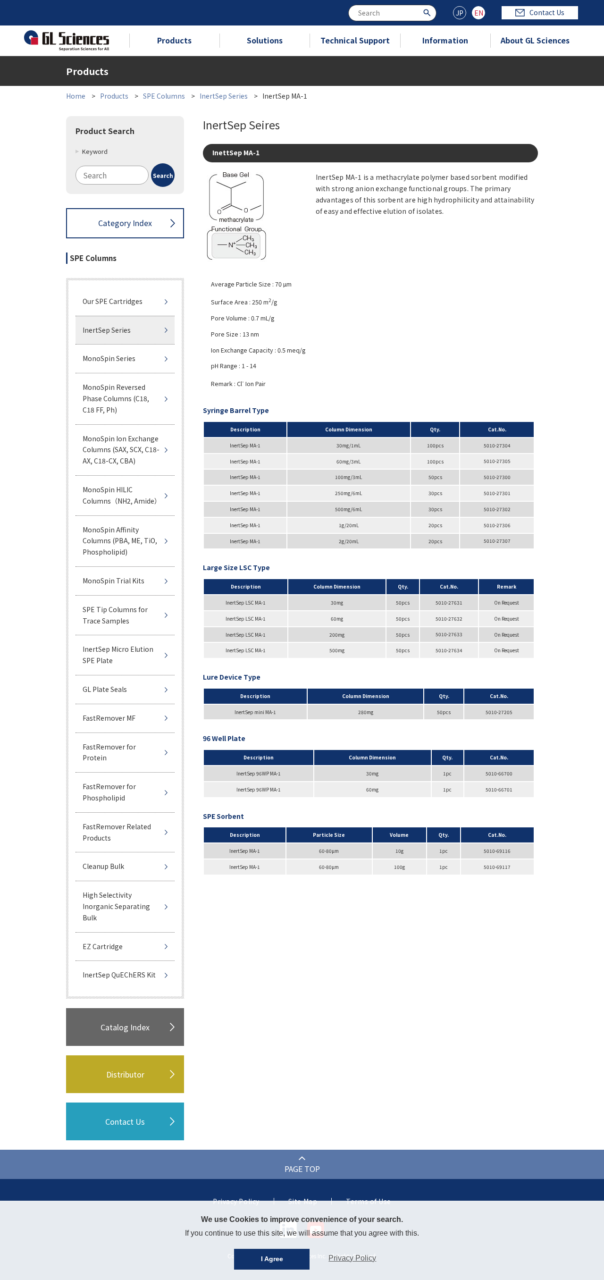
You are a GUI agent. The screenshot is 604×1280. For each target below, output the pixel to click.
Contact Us (546, 12)
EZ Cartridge (103, 946)
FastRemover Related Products (117, 832)
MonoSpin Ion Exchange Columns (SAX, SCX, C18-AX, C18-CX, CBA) (121, 450)
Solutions (265, 40)
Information (445, 40)
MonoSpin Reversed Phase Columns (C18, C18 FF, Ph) (116, 398)
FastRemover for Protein (109, 752)
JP (459, 12)
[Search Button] (428, 12)
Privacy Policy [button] (352, 1258)
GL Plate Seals (105, 689)
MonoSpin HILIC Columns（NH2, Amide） (122, 495)
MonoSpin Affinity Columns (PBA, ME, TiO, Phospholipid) (120, 541)
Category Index (125, 222)
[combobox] (392, 13)
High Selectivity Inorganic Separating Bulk (116, 906)
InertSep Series (224, 96)
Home (75, 96)
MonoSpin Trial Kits (113, 580)
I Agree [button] (272, 1259)
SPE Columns (164, 96)
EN (478, 12)
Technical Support (355, 40)
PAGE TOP (302, 1168)
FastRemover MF (109, 718)
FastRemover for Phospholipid (109, 792)
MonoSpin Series (109, 358)
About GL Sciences (535, 40)
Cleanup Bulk (103, 866)
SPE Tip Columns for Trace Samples (115, 615)
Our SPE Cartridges (113, 301)
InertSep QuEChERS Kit (119, 974)
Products (174, 40)
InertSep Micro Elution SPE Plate (118, 654)
